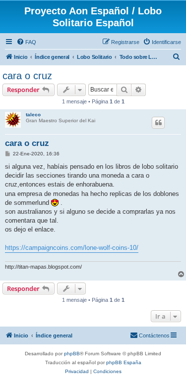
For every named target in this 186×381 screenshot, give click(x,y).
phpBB (72, 353)
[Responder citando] (158, 123)
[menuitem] (26, 42)
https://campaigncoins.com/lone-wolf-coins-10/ (71, 247)
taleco (33, 114)
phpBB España (123, 362)
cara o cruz (27, 75)
